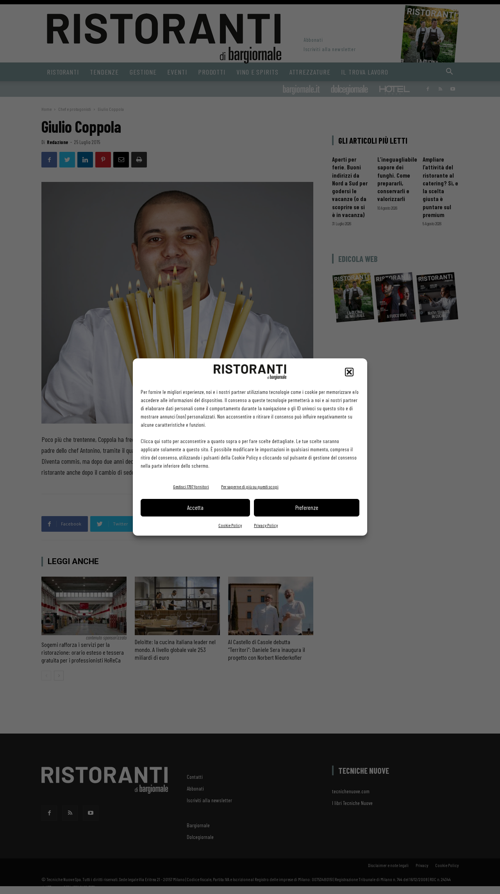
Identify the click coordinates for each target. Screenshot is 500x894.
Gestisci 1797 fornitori (191, 486)
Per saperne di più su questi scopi (250, 486)
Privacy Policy (266, 525)
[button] (349, 372)
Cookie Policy (230, 525)
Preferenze (306, 507)
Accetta (195, 507)
